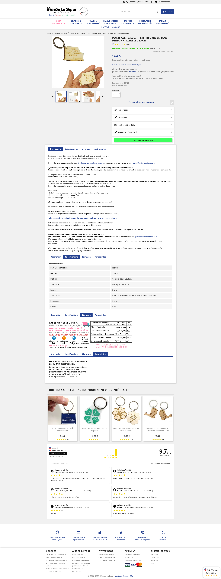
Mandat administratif (133, 560)
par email (133, 71)
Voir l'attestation (58, 454)
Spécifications (71, 149)
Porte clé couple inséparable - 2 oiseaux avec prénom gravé (158, 429)
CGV (131, 576)
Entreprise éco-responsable (56, 560)
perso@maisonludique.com (144, 163)
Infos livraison (77, 554)
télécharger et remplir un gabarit (90, 163)
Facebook (154, 554)
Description (56, 257)
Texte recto (121, 109)
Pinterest (154, 560)
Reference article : (159, 52)
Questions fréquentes (80, 560)
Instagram (155, 557)
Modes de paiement (132, 554)
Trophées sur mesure (107, 560)
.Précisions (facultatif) (125, 132)
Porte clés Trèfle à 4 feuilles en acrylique (94, 429)
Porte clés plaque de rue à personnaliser (62, 429)
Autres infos (100, 149)
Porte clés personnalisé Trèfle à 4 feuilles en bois (126, 429)
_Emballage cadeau (124, 124)
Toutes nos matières (106, 554)
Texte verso (121, 117)
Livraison (86, 149)
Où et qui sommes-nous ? (56, 554)
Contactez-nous (78, 569)
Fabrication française (54, 557)
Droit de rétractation (80, 557)
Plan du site (76, 572)
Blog (152, 563)
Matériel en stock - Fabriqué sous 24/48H (130, 48)
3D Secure (129, 557)
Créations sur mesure (107, 557)
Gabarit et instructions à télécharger (126, 64)
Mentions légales (122, 576)
